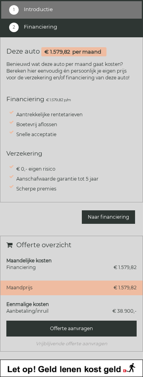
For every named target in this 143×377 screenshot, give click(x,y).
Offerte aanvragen (71, 328)
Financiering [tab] (40, 26)
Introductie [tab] (38, 9)
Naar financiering (108, 217)
